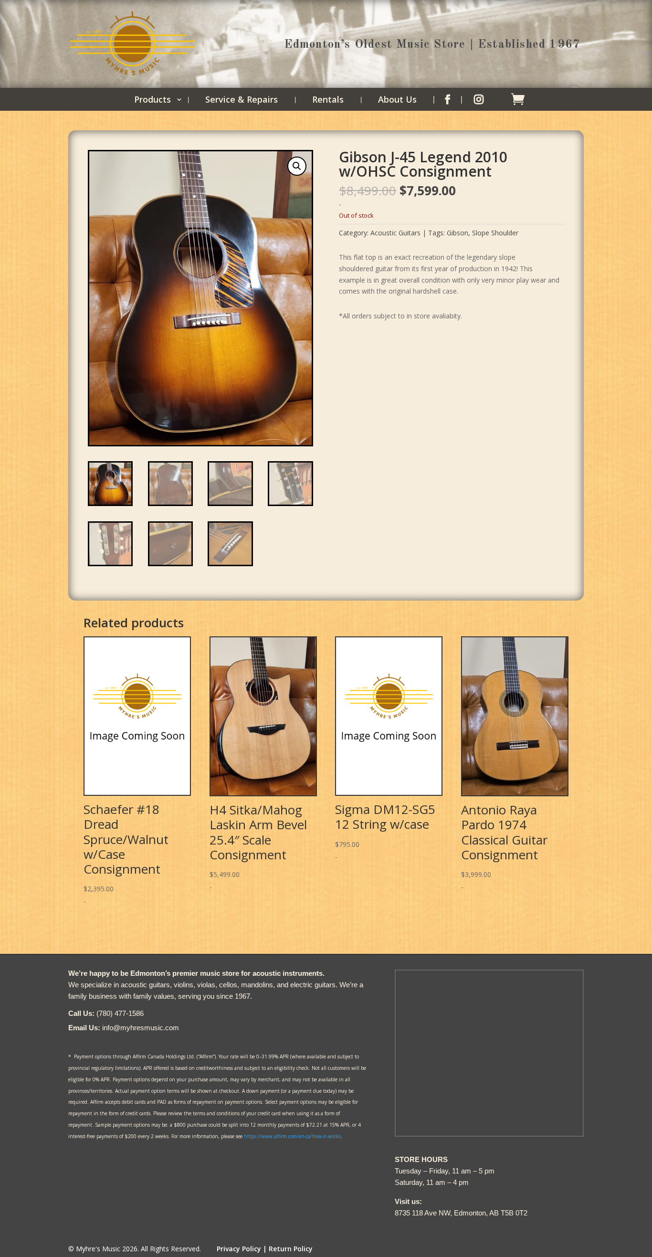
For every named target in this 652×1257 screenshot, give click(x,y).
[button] (296, 166)
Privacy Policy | (242, 1248)
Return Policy (291, 1248)
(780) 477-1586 (120, 1013)
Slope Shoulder (495, 232)
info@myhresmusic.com (140, 1028)
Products (152, 100)
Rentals (328, 100)
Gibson (457, 232)
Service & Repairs (241, 100)
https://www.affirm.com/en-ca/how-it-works (292, 1136)
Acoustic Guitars (395, 232)
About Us (397, 100)
